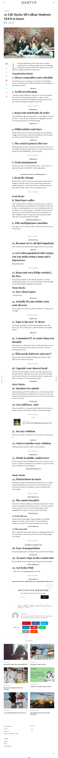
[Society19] (29, 3)
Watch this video (28, 571)
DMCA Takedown (8, 726)
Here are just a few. (18, 263)
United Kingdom (7, 746)
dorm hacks (20, 606)
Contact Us (6, 731)
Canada (5, 741)
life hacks (44, 606)
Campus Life (7, 662)
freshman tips (38, 606)
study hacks (27, 607)
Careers (5, 728)
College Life (7, 10)
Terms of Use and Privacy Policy (11, 733)
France (5, 743)
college (19, 605)
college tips (46, 605)
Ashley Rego (11, 22)
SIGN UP (44, 597)
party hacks (50, 606)
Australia (6, 738)
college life (32, 605)
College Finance (34, 710)
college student (39, 605)
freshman (32, 606)
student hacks (21, 607)
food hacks (26, 606)
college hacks (26, 605)
